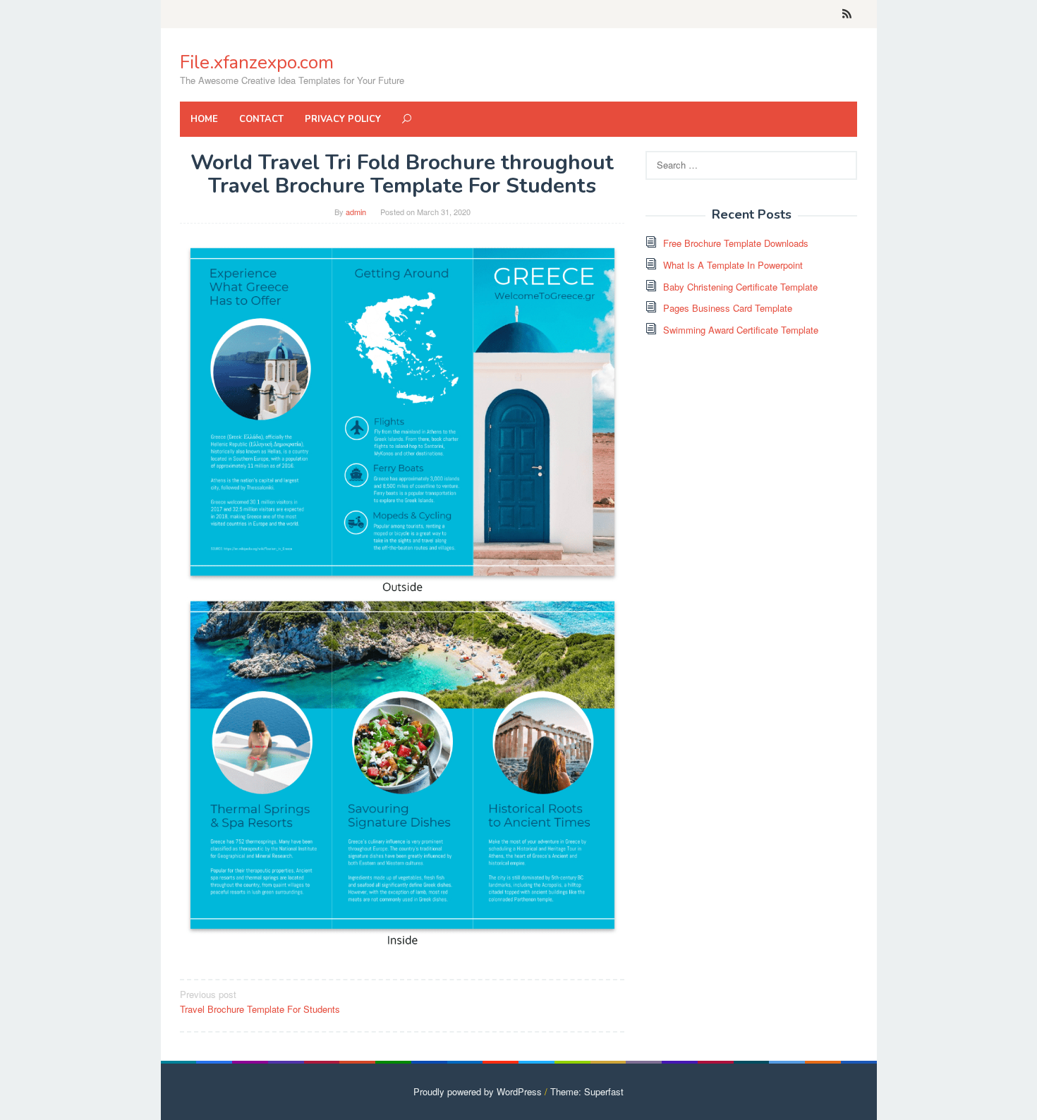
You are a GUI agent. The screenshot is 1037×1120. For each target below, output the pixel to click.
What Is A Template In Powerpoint (733, 265)
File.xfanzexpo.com (257, 62)
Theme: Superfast (587, 1091)
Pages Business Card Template (727, 308)
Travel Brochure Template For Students (260, 1001)
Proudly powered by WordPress (477, 1091)
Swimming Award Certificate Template (740, 329)
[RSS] (847, 14)
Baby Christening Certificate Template (740, 286)
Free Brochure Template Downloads (735, 243)
